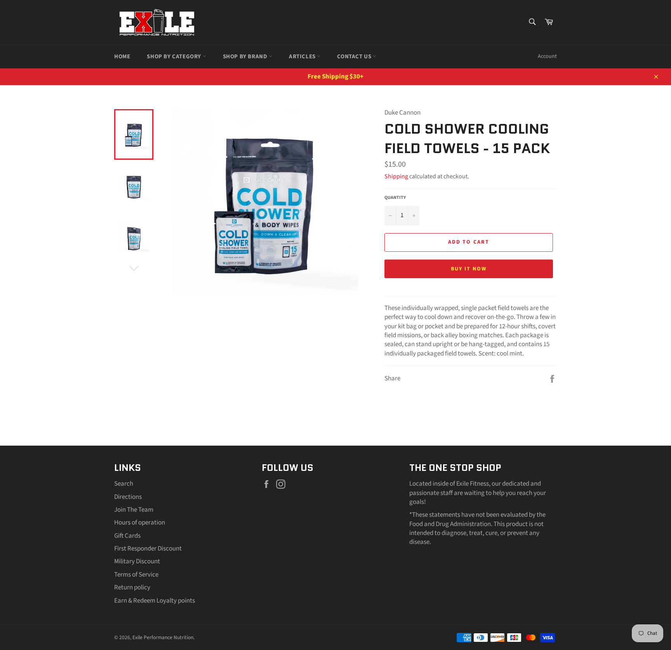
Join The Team (133, 509)
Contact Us (355, 56)
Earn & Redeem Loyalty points (154, 600)
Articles (303, 56)
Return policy (132, 587)
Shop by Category (174, 56)
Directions (128, 497)
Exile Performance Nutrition (162, 637)
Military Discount (137, 561)
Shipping (396, 176)
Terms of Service (136, 574)
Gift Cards (127, 535)
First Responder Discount (148, 548)
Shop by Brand (246, 56)
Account (547, 56)
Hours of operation (139, 522)
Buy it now (469, 269)
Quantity (395, 198)
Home (122, 56)
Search (123, 483)
